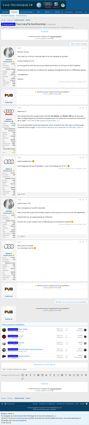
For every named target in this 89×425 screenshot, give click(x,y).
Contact (35, 404)
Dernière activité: (34, 27)
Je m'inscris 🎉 (49, 38)
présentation (24, 356)
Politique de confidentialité (65, 404)
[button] (33, 12)
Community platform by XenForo (44, 407)
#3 (83, 157)
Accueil (5, 12)
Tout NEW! (22, 329)
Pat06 (9, 345)
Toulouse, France (10, 178)
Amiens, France (10, 69)
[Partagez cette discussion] (83, 48)
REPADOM (11, 331)
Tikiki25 (5, 27)
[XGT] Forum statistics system (44, 409)
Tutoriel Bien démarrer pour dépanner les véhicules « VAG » (59, 127)
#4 (83, 200)
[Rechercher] (86, 12)
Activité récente (26, 12)
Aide (76, 404)
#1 (86, 48)
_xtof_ (21, 336)
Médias (47, 12)
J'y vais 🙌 (38, 38)
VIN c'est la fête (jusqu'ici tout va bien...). (43, 120)
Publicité (8, 102)
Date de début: (17, 27)
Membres (58, 12)
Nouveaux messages (8, 16)
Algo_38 (80, 337)
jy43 (9, 358)
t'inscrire (20, 418)
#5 (83, 242)
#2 (83, 108)
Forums (14, 12)
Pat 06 (21, 342)
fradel (81, 344)
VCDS (13, 153)
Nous (22, 331)
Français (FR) (10, 404)
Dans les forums (21, 16)
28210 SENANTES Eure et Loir (9, 130)
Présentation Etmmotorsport (30, 349)
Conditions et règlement (47, 404)
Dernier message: (53, 27)
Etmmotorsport (12, 351)
